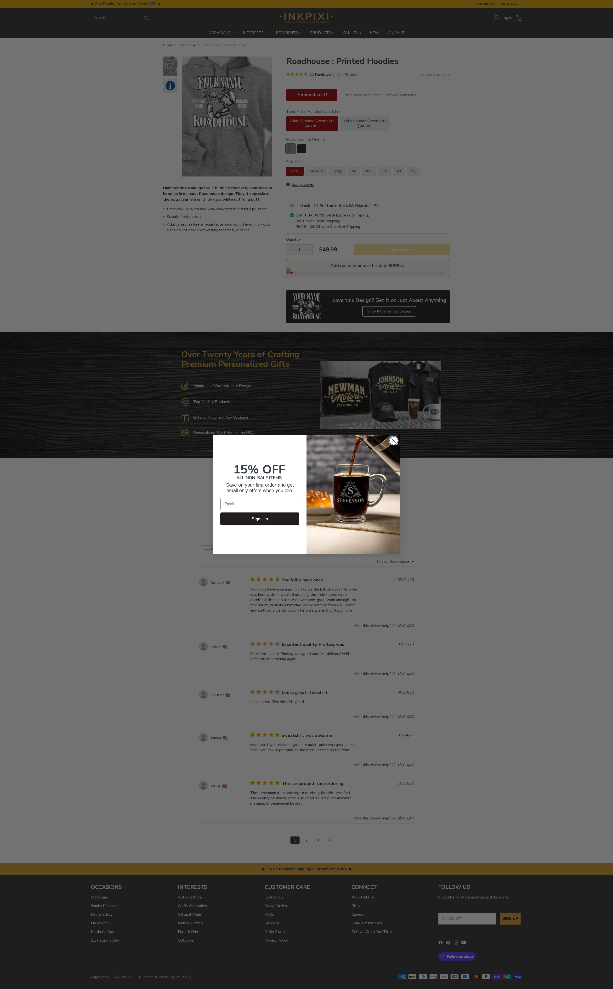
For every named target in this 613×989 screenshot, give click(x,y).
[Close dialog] (394, 441)
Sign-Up (260, 519)
